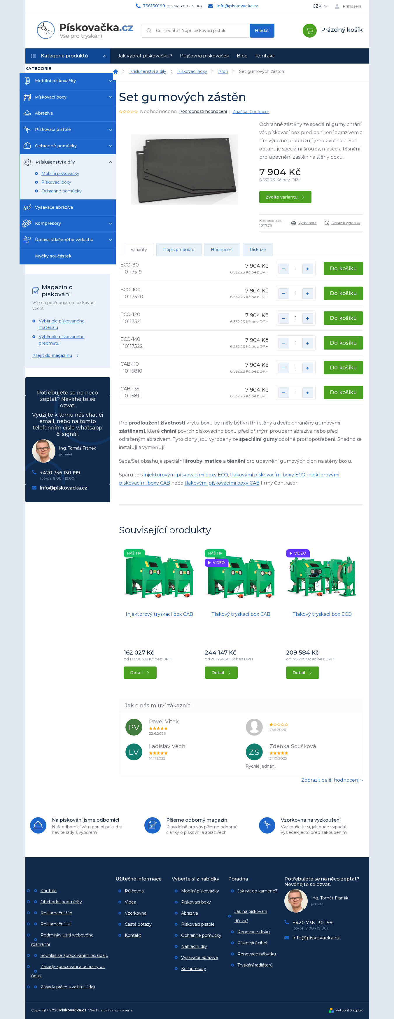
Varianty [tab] (139, 249)
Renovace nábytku (256, 954)
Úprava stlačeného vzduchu (64, 239)
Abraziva (44, 113)
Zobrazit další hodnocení (330, 780)
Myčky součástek (53, 256)
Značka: (250, 111)
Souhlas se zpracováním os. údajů (74, 955)
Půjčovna (134, 891)
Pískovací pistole (53, 129)
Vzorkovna (135, 913)
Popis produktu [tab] (179, 249)
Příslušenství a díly (55, 162)
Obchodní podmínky (61, 901)
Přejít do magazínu (52, 355)
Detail (136, 672)
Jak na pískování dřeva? (250, 916)
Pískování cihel (252, 943)
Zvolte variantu (281, 197)
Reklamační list (56, 924)
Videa (130, 902)
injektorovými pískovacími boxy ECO (186, 475)
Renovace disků (253, 931)
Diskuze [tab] (258, 249)
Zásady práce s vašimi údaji (68, 987)
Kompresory (48, 223)
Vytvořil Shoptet (349, 1010)
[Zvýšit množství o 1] (307, 269)
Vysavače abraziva (54, 207)
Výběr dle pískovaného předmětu (62, 340)
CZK (318, 6)
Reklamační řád (56, 912)
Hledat (262, 30)
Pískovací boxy (50, 97)
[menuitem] (145, 56)
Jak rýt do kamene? (257, 891)
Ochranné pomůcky (56, 145)
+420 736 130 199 (60, 473)
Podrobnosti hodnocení (203, 111)
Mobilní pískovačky (55, 80)
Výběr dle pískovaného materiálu (62, 324)
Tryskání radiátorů (255, 965)
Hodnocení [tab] (222, 249)
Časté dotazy (138, 924)
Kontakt (49, 890)
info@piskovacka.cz (63, 488)
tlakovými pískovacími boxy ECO (267, 475)
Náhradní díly (194, 946)
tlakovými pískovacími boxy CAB (222, 483)
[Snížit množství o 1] (284, 269)
